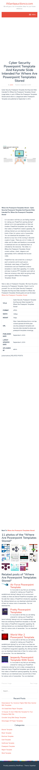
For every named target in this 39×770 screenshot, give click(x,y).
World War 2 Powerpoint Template (22, 636)
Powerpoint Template (8, 746)
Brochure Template (7, 736)
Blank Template (6, 733)
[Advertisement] (19, 39)
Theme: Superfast (30, 765)
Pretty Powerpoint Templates (20, 611)
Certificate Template (8, 743)
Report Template (7, 750)
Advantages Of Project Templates (12, 721)
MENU (34, 15)
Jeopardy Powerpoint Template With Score (22, 659)
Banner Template (7, 729)
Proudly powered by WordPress (13, 765)
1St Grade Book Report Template (12, 708)
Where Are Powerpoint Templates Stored (14, 295)
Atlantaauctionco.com (19, 4)
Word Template (6, 753)
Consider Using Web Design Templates (14, 717)
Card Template (6, 740)
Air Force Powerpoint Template (22, 586)
